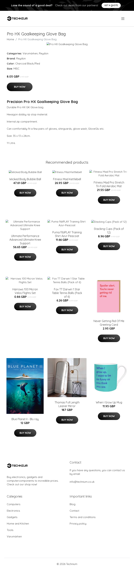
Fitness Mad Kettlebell (67, 179)
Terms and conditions (83, 517)
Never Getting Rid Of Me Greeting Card (109, 322)
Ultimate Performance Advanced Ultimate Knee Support (25, 239)
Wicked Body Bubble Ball (25, 179)
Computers (13, 504)
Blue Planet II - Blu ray (25, 419)
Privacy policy (78, 523)
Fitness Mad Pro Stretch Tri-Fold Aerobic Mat (109, 184)
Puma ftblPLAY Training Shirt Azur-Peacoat (67, 234)
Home (10, 39)
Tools (10, 530)
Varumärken (30, 53)
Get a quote (111, 5)
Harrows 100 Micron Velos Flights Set (25, 291)
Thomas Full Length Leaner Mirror (67, 404)
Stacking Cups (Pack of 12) (109, 230)
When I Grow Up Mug (109, 402)
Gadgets (12, 517)
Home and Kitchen (18, 523)
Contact (74, 510)
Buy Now (19, 86)
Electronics (13, 510)
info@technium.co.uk (82, 481)
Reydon (43, 53)
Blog (72, 504)
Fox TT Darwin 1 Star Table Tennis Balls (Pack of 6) (67, 293)
